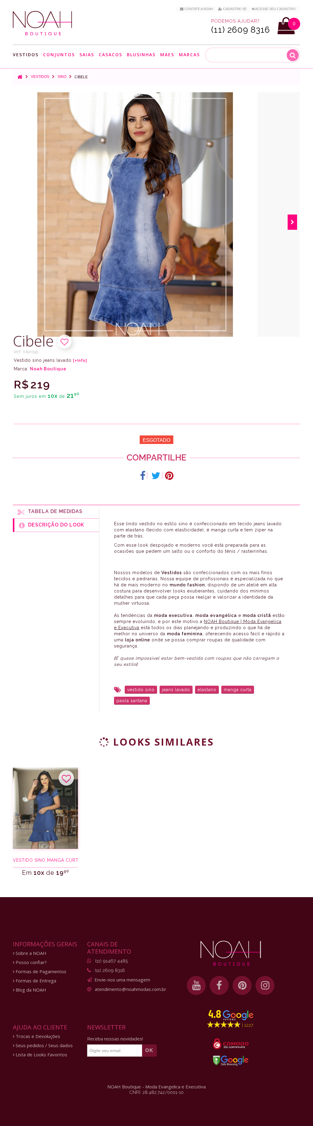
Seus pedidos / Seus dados (43, 1045)
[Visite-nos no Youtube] (196, 985)
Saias (86, 54)
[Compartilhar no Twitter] (156, 475)
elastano (206, 689)
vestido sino (141, 689)
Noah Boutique (48, 368)
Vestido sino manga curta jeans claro (45, 860)
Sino (61, 77)
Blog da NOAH (30, 990)
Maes (167, 54)
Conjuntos (59, 54)
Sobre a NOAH (30, 953)
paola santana (131, 700)
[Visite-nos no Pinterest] (242, 985)
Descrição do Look (54, 525)
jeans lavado (176, 689)
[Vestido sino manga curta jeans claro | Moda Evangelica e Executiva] (45, 808)
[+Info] (80, 360)
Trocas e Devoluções (37, 1036)
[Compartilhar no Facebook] (142, 475)
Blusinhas (141, 54)
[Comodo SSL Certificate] (231, 1043)
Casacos (110, 54)
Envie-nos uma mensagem (122, 979)
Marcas (189, 54)
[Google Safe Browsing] (231, 1060)
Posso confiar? (30, 962)
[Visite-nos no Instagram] (265, 985)
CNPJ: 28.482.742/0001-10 (156, 1092)
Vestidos (26, 54)
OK (149, 1050)
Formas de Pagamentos (40, 971)
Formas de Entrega (35, 981)
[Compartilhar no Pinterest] (169, 475)
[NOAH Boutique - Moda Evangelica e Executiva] (42, 23)
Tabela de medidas (54, 511)
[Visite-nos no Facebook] (219, 985)
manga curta (238, 689)
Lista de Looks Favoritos (40, 1055)
